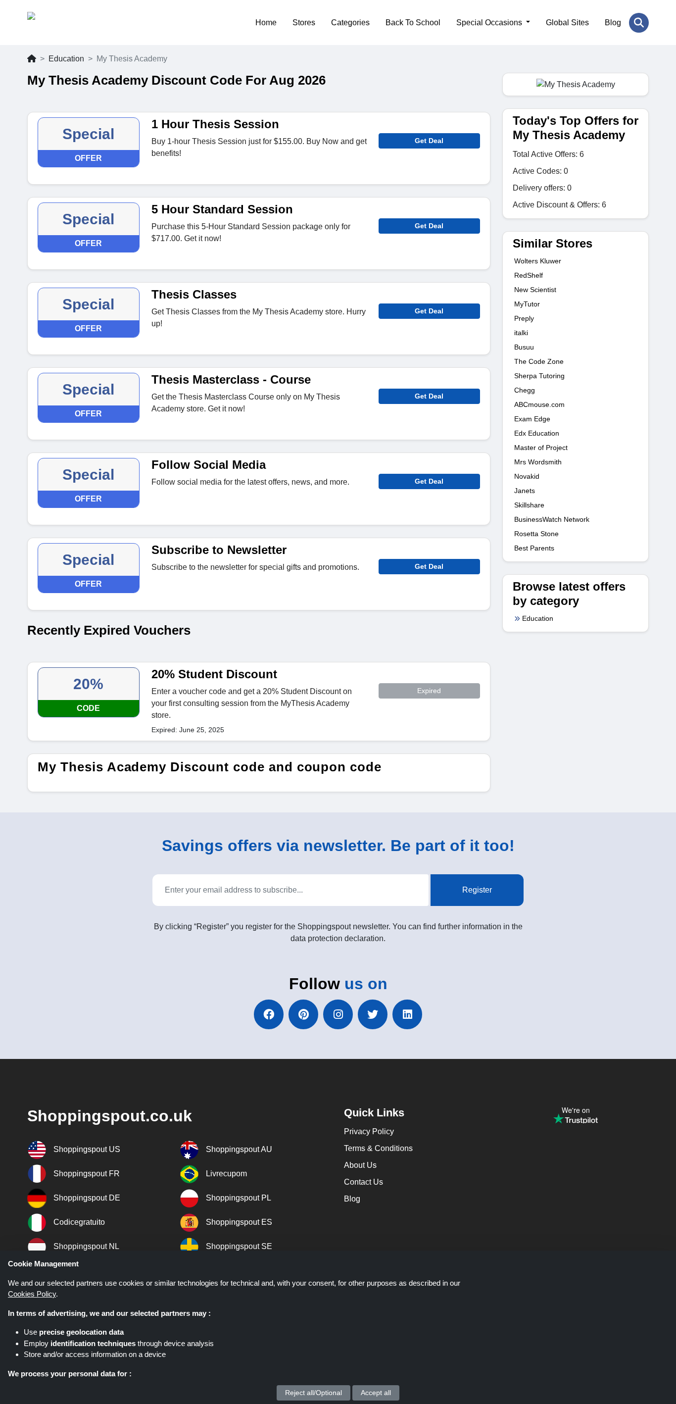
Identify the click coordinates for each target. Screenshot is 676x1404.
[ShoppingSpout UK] (75, 22)
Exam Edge (532, 419)
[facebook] (269, 1014)
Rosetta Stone (536, 534)
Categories (350, 22)
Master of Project (541, 447)
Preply (524, 318)
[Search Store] (639, 23)
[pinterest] (303, 1014)
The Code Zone (539, 361)
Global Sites (567, 22)
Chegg (524, 390)
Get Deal (429, 141)
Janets (524, 491)
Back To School (413, 22)
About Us (360, 1165)
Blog (613, 22)
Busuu (524, 347)
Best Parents (534, 548)
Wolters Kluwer (537, 261)
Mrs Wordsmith (538, 462)
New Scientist (535, 290)
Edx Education (536, 433)
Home (266, 22)
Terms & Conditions (378, 1148)
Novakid (526, 476)
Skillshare (529, 505)
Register (477, 890)
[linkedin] (407, 1014)
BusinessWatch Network (551, 519)
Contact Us (363, 1182)
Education (66, 58)
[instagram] (338, 1014)
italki (521, 333)
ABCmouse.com (539, 404)
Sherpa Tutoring (539, 376)
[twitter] (372, 1014)
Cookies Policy (32, 1294)
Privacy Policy (369, 1131)
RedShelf (528, 275)
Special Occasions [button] (490, 22)
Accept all (376, 1393)
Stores (303, 22)
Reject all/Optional (313, 1393)
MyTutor (527, 304)
